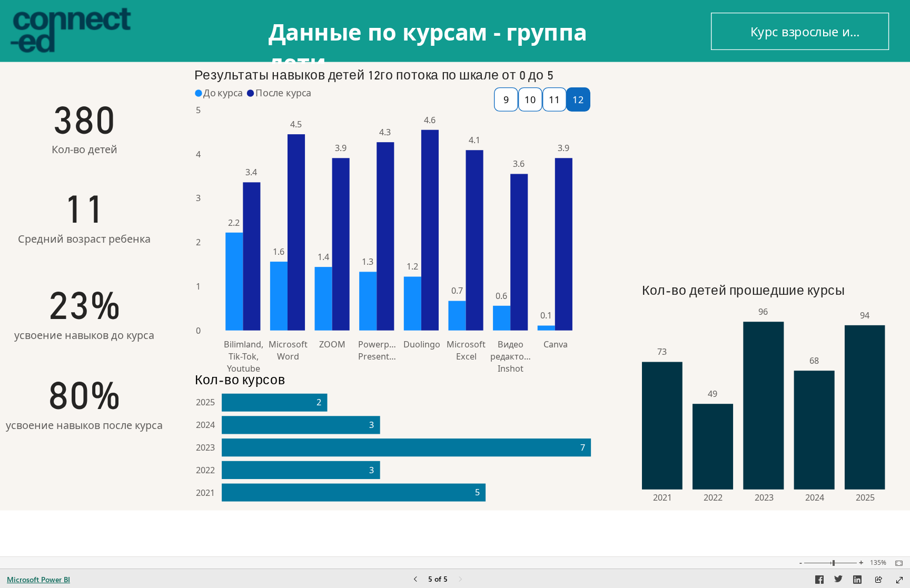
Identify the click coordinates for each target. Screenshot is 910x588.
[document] (456, 40)
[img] (578, 99)
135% (878, 563)
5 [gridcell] (812, 144)
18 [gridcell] (715, 131)
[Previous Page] (415, 579)
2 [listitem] (198, 242)
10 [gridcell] (715, 239)
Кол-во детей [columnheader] (772, 80)
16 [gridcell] (715, 158)
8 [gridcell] (812, 171)
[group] (456, 40)
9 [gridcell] (812, 158)
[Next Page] (460, 579)
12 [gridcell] (715, 212)
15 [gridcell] (715, 171)
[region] (455, 256)
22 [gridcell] (809, 226)
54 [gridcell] (809, 131)
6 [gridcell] (812, 104)
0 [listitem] (198, 330)
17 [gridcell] (715, 144)
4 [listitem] (198, 154)
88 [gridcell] (809, 118)
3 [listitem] (198, 198)
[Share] (878, 580)
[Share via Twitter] (838, 581)
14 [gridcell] (715, 185)
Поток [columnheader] (700, 80)
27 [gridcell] (809, 185)
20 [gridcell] (715, 104)
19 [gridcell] (715, 118)
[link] (800, 31)
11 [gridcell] (715, 226)
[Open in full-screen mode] (899, 580)
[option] (234, 282)
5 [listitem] (198, 110)
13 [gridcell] (715, 199)
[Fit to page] (896, 563)
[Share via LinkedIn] (857, 581)
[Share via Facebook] (819, 581)
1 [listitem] (198, 286)
